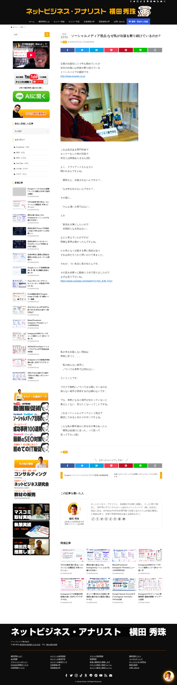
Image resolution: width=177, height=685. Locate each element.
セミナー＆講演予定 (57, 659)
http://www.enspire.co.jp (73, 76)
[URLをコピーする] (155, 50)
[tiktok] (141, 1)
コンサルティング (136, 659)
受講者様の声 (55, 668)
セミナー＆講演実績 (57, 656)
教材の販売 (133, 665)
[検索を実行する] (47, 34)
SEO (20, 152)
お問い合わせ (134, 668)
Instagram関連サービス (19, 665)
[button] (68, 50)
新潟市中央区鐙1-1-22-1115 (30, 645)
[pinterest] (151, 1)
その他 (22, 169)
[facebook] (131, 1)
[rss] (158, 1)
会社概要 (14, 659)
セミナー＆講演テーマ (58, 662)
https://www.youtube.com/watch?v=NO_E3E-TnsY (86, 281)
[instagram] (137, 1)
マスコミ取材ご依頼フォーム (101, 665)
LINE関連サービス (18, 668)
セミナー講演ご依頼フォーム (101, 668)
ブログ (21, 174)
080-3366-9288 (51, 645)
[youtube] (154, 1)
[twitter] (134, 1)
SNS (64, 42)
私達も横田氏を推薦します (100, 662)
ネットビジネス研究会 (137, 662)
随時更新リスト (135, 656)
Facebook (22, 147)
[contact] (161, 1)
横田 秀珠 (74, 518)
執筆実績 (93, 659)
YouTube (22, 163)
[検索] (164, 1)
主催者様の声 (55, 665)
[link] (93, 519)
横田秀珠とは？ (17, 656)
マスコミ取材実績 (96, 656)
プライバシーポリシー (19, 662)
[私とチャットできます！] (169, 676)
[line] (147, 1)
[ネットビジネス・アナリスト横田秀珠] (88, 11)
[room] (144, 1)
